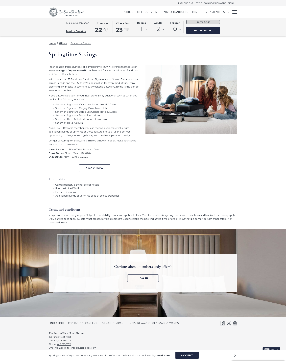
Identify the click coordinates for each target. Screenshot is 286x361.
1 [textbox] (141, 29)
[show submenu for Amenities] (228, 12)
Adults (158, 23)
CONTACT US (76, 323)
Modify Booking (76, 31)
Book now (94, 168)
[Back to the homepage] (66, 12)
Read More (163, 355)
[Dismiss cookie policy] (235, 355)
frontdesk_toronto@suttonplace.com (75, 347)
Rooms (141, 23)
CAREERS (91, 323)
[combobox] (141, 29)
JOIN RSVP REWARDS (165, 323)
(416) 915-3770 (64, 344)
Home (52, 43)
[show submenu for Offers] (151, 12)
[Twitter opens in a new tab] (228, 322)
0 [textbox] (175, 29)
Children (175, 23)
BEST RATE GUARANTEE (113, 323)
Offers (63, 43)
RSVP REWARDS (140, 323)
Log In (148, 278)
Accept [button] (187, 355)
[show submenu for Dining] (206, 12)
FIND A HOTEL (57, 323)
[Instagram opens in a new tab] (235, 322)
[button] (102, 27)
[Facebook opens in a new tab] (222, 322)
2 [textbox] (158, 29)
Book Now (207, 30)
